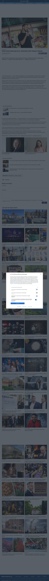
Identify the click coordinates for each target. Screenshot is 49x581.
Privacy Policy (30, 306)
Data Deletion (19, 306)
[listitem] (24, 287)
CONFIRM (17, 303)
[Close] (41, 274)
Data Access (24, 306)
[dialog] (24, 290)
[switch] (36, 289)
